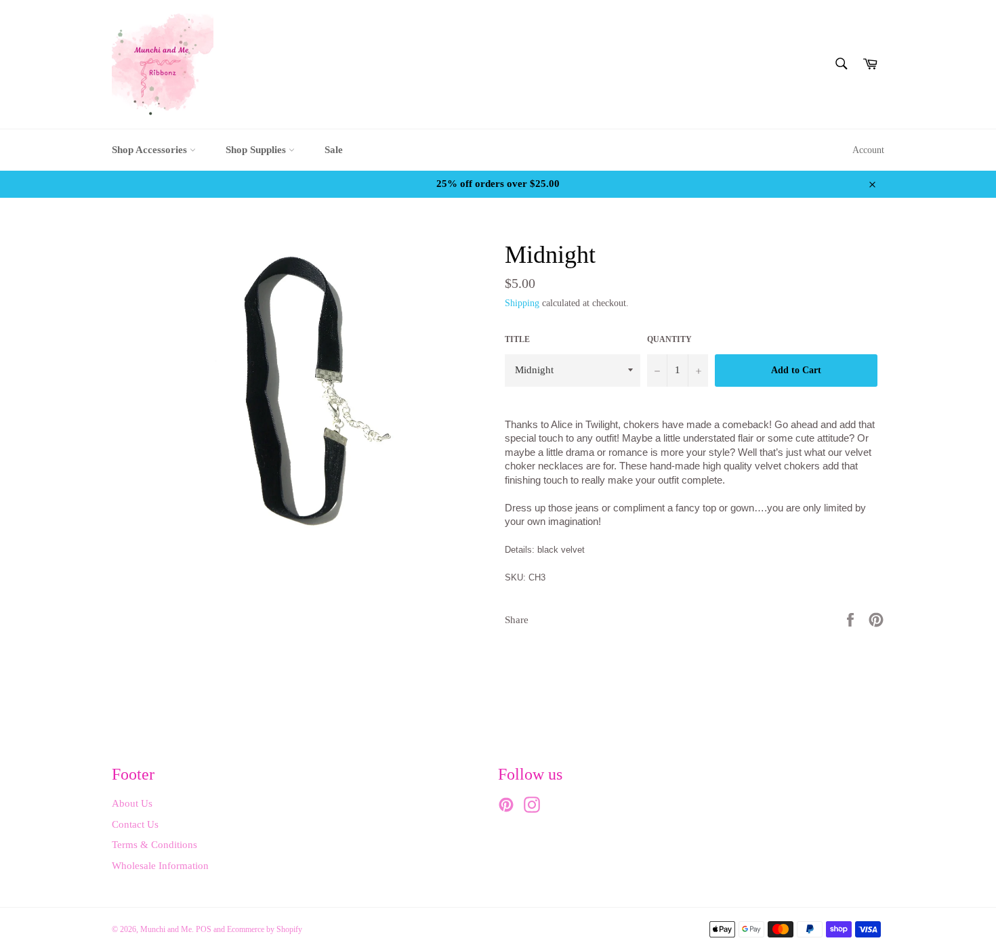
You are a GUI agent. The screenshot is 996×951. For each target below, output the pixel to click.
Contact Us (135, 824)
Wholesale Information (160, 865)
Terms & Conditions (154, 844)
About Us (132, 803)
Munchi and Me (166, 929)
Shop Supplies (257, 149)
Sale (334, 149)
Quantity (669, 339)
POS (203, 929)
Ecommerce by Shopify (264, 929)
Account (868, 150)
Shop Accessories (151, 149)
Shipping (522, 303)
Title (517, 339)
